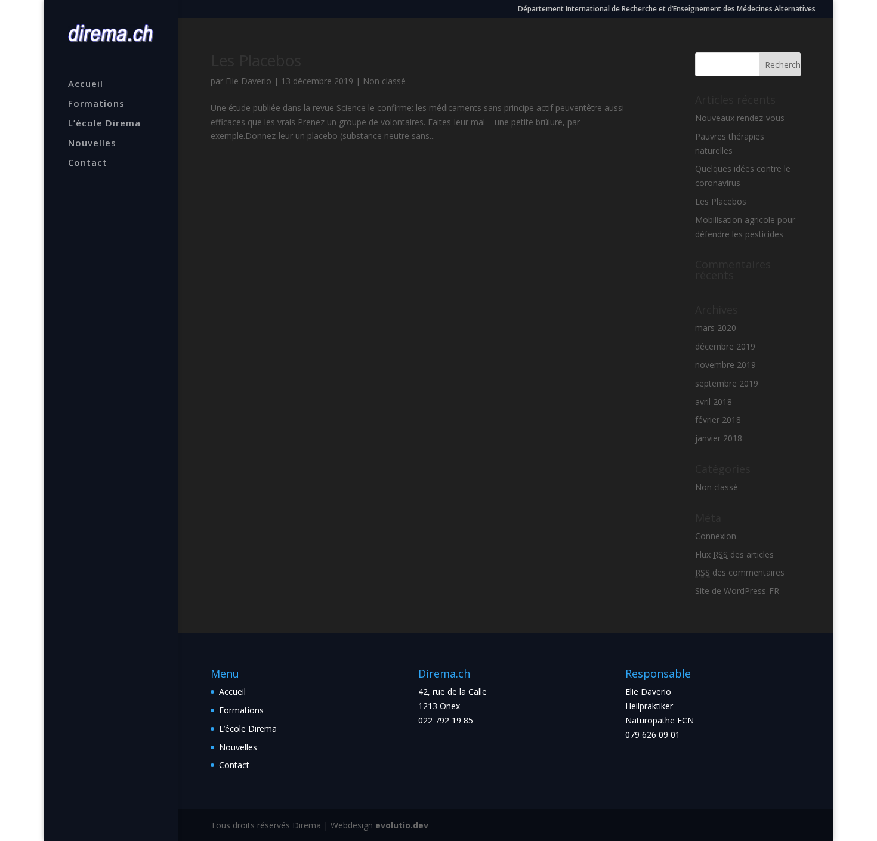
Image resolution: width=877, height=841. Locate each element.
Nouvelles (92, 143)
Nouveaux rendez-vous (740, 117)
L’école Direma (104, 124)
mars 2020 (715, 327)
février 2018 (718, 419)
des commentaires (740, 572)
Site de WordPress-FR (737, 590)
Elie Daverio (248, 80)
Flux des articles (734, 554)
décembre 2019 (725, 346)
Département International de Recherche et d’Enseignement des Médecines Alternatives (667, 9)
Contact (87, 163)
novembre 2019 (725, 364)
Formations (96, 104)
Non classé (384, 80)
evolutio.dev (401, 825)
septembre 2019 (726, 383)
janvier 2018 (718, 438)
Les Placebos (256, 60)
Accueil (85, 84)
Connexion (715, 536)
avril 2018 (713, 401)
